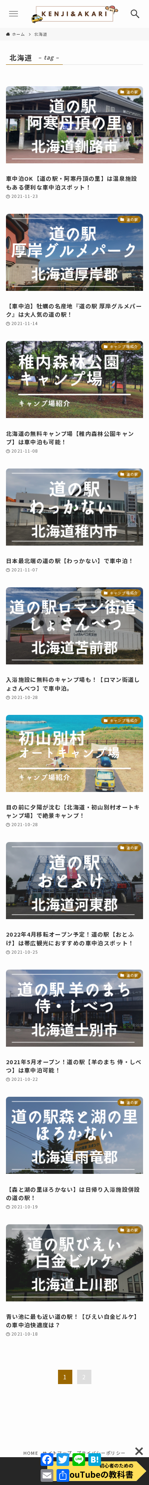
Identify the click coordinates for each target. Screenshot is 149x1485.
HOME (30, 1453)
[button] (135, 14)
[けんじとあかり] (74, 14)
